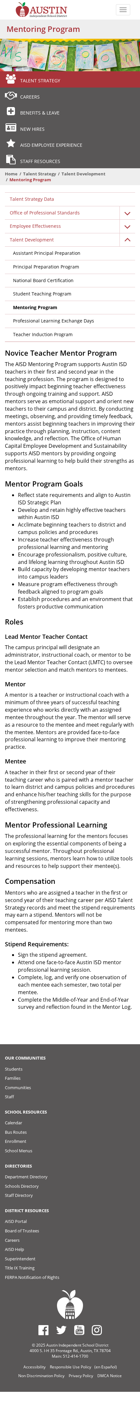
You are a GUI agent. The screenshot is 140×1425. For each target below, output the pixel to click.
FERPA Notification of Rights (32, 1277)
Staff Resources (40, 161)
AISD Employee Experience (51, 145)
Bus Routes (16, 1132)
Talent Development (83, 174)
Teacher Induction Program (43, 334)
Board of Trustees (22, 1231)
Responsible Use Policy (70, 1367)
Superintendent (20, 1259)
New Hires (32, 129)
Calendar (13, 1123)
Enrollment (15, 1141)
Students (13, 1069)
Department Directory (26, 1177)
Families (13, 1078)
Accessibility (34, 1367)
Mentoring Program (35, 307)
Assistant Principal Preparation (46, 253)
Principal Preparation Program (46, 267)
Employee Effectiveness (35, 226)
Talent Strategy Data (32, 199)
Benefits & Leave (40, 113)
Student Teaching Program (42, 294)
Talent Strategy (40, 80)
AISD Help (14, 1249)
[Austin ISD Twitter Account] (61, 1329)
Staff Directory (19, 1195)
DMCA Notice (109, 1375)
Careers (30, 97)
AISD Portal (16, 1221)
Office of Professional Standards (45, 213)
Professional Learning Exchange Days (53, 321)
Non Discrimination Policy (41, 1375)
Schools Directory (22, 1186)
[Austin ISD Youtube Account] (79, 1329)
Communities (18, 1087)
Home (11, 174)
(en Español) (105, 1367)
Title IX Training (20, 1268)
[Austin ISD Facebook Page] (43, 1329)
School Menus (18, 1151)
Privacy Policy (81, 1375)
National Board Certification (43, 280)
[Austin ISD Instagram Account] (97, 1329)
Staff (9, 1097)
